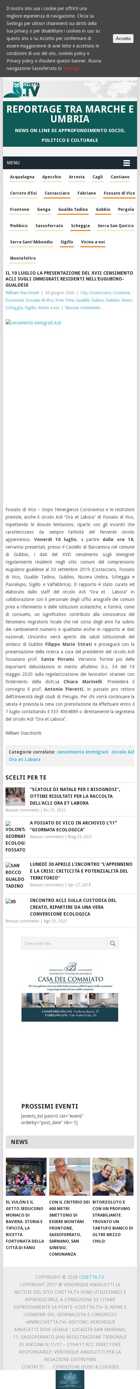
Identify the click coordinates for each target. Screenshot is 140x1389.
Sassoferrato (49, 225)
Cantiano (120, 176)
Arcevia (77, 176)
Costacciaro (57, 193)
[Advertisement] (68, 1067)
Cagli (97, 176)
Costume (121, 292)
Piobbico (19, 225)
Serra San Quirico (116, 225)
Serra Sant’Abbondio (31, 241)
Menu (13, 162)
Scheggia (80, 225)
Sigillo (67, 241)
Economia (15, 300)
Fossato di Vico (119, 193)
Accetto (123, 38)
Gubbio (103, 209)
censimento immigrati (82, 752)
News (127, 300)
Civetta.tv (91, 1277)
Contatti (32, 1366)
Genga (43, 209)
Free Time (65, 300)
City (83, 292)
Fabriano (86, 193)
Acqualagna (22, 176)
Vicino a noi (93, 241)
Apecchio (51, 176)
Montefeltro (23, 258)
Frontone (19, 209)
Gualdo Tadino (73, 209)
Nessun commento (82, 307)
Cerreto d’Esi (23, 193)
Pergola (126, 209)
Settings (71, 68)
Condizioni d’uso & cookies (86, 1366)
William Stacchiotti (22, 292)
